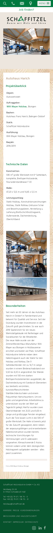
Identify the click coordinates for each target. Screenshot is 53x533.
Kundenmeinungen (29, 510)
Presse (16, 510)
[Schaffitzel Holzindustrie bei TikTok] (23, 528)
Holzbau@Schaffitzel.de (14, 504)
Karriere (7, 510)
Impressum (18, 522)
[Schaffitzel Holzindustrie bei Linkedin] (41, 528)
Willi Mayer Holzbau (17, 106)
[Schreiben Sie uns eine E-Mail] (21, 3)
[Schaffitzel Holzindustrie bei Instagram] (35, 528)
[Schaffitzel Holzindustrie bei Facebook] (47, 528)
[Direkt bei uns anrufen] (13, 3)
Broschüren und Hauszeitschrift (20, 516)
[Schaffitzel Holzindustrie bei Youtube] (17, 528)
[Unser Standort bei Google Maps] (30, 3)
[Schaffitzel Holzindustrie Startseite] (26, 23)
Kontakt (7, 522)
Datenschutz (31, 522)
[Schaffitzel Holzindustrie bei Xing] (29, 528)
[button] (44, 3)
